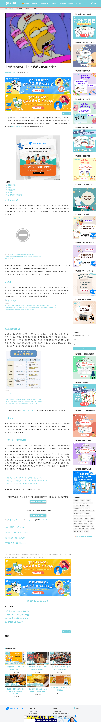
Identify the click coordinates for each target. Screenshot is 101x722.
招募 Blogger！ (33, 713)
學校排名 (76, 515)
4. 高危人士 (10, 192)
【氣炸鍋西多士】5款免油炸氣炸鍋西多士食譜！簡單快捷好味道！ (38, 690)
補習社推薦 (81, 528)
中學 (82, 508)
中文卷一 (76, 510)
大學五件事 (11, 542)
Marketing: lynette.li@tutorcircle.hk (61, 713)
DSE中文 (76, 505)
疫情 (91, 523)
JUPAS (88, 505)
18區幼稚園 (76, 503)
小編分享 (11, 8)
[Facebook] (69, 113)
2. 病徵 (8, 187)
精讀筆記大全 (77, 526)
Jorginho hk (8, 72)
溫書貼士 (86, 523)
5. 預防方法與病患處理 (14, 195)
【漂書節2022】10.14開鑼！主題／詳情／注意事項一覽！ (15, 668)
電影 (81, 531)
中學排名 (87, 508)
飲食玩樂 (86, 531)
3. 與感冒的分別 (11, 190)
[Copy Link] (63, 113)
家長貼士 (76, 518)
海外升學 (80, 523)
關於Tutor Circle (33, 711)
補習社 (75, 528)
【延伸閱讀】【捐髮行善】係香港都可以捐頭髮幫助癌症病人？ (26, 481)
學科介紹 (82, 515)
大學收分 (82, 513)
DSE (91, 503)
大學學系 (76, 513)
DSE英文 (82, 505)
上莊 (13, 532)
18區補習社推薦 (84, 503)
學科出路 (88, 515)
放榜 (84, 521)
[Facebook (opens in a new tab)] (92, 3)
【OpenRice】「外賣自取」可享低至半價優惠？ (60, 689)
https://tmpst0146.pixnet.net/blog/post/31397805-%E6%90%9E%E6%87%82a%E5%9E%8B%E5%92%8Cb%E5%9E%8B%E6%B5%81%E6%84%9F (23, 256)
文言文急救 (90, 521)
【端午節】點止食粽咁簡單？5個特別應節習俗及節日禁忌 (60, 668)
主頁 (6, 8)
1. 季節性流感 (11, 185)
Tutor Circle (43, 520)
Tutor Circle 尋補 (27, 410)
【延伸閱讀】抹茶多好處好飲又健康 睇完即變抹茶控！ (23, 484)
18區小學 (89, 500)
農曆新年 (92, 528)
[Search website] (84, 3)
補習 (92, 526)
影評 (80, 521)
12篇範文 (76, 500)
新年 (75, 523)
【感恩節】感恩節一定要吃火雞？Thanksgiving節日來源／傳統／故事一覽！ (15, 691)
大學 (93, 510)
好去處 (87, 513)
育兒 (88, 526)
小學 (81, 518)
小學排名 (86, 518)
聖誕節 (83, 526)
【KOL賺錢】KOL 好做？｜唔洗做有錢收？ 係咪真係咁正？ (38, 668)
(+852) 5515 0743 (57, 711)
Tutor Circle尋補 (16, 126)
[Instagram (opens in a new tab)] (95, 3)
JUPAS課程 (76, 508)
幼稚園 (75, 521)
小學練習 (92, 518)
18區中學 (82, 500)
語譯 (87, 528)
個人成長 (82, 510)
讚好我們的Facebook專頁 (84, 536)
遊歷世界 (76, 531)
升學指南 (88, 510)
